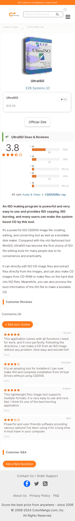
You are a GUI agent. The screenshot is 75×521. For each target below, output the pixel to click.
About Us (20, 495)
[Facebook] (27, 484)
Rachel (67, 332)
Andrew (67, 388)
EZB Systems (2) (38, 88)
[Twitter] (36, 484)
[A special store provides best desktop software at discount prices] (14, 14)
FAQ (56, 495)
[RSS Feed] (45, 484)
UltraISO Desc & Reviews (30, 137)
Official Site (37, 122)
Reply (7, 354)
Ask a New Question (19, 464)
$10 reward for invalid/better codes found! (37, 2)
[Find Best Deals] (57, 14)
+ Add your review (17, 324)
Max (68, 418)
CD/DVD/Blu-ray (35, 27)
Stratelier (66, 362)
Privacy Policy (40, 495)
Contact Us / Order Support (37, 476)
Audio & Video (10, 27)
